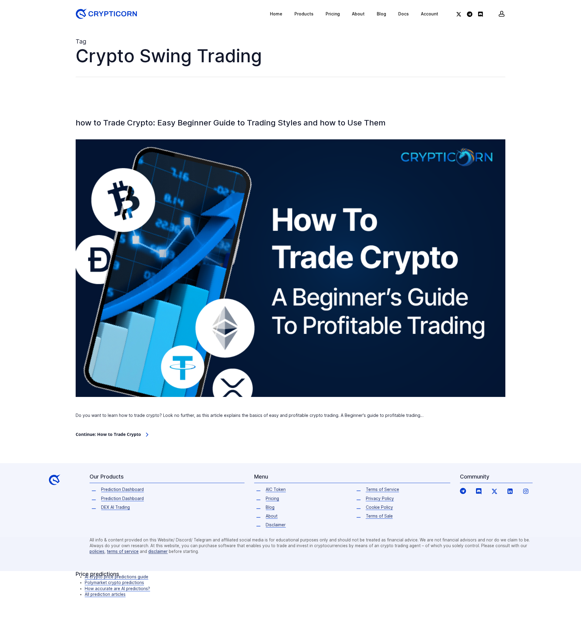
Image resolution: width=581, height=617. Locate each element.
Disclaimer (276, 524)
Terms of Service (382, 489)
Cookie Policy (379, 507)
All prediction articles (105, 594)
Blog (270, 507)
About (271, 516)
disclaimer (158, 551)
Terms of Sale (379, 516)
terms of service (123, 551)
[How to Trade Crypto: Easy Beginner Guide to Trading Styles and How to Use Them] (290, 407)
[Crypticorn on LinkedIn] (510, 491)
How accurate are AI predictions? (117, 588)
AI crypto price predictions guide (116, 576)
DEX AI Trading (115, 507)
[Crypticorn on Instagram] (526, 491)
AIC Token (276, 489)
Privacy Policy (380, 498)
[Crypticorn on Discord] (479, 491)
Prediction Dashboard (122, 489)
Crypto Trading (93, 114)
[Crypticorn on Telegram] (463, 491)
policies (97, 551)
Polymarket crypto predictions (114, 582)
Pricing (272, 498)
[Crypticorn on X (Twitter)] (494, 491)
